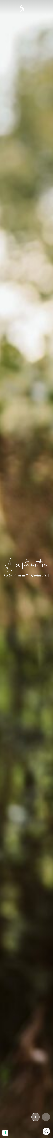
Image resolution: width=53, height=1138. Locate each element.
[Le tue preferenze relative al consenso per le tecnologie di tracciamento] (5, 1133)
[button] (35, 1117)
